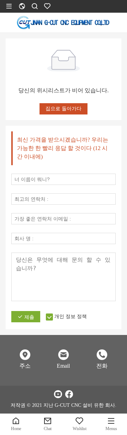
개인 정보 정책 (70, 316)
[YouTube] (58, 394)
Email (63, 366)
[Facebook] (69, 394)
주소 (25, 366)
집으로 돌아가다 (63, 108)
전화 (102, 366)
